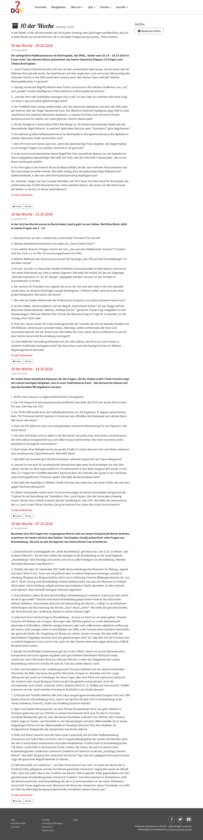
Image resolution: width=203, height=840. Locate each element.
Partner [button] (105, 7)
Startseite (40, 7)
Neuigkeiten (58, 7)
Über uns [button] (76, 7)
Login (75, 819)
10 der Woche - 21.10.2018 (31, 214)
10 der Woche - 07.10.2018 (31, 523)
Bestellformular (18, 823)
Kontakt (45, 819)
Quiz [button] (91, 7)
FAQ (13, 819)
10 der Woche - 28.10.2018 (31, 45)
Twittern (18, 206)
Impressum (47, 826)
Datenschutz (48, 830)
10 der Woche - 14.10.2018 (31, 368)
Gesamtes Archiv (150, 31)
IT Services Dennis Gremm (179, 829)
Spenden (15, 826)
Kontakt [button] (121, 7)
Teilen (29, 206)
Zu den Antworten (22, 195)
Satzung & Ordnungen (52, 823)
